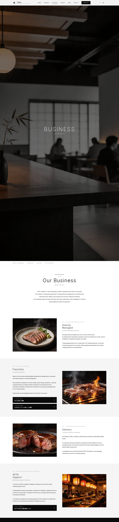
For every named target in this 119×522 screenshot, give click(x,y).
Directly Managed (18, 263)
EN (103, 2)
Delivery (39, 263)
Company (46, 2)
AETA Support (49, 263)
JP (100, 2)
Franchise (30, 263)
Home (39, 2)
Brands (62, 2)
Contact (86, 2)
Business (55, 2)
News (69, 2)
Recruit (76, 2)
